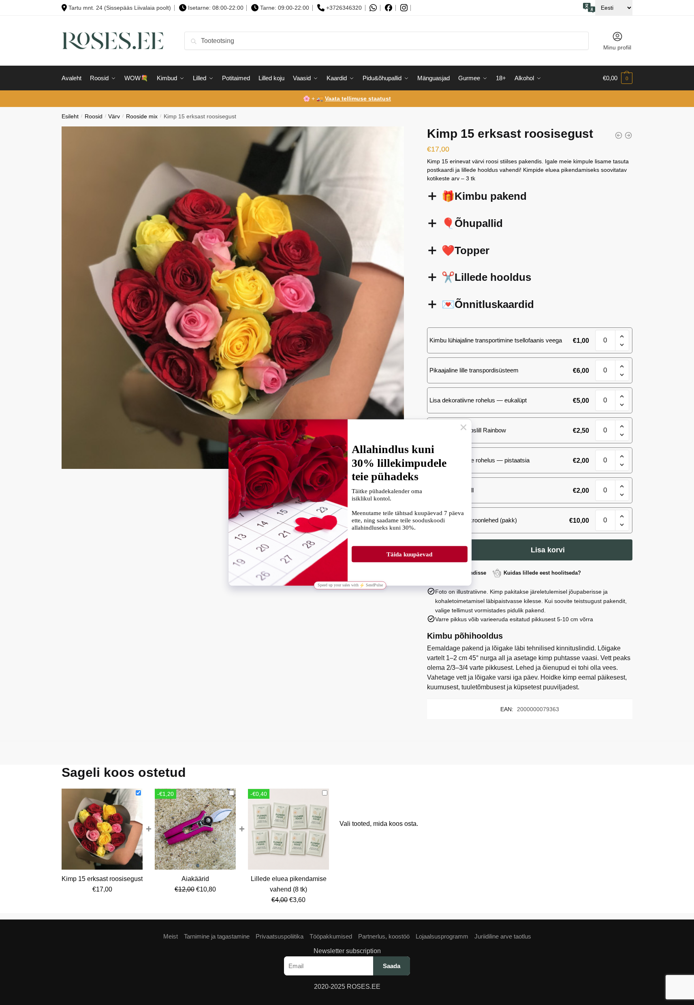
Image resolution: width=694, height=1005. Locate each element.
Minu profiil (617, 47)
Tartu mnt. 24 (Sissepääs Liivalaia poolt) (119, 7)
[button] (622, 336)
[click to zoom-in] (233, 297)
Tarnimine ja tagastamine (217, 936)
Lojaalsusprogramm (442, 936)
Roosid (93, 116)
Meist (170, 936)
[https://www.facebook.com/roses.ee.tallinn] (388, 7)
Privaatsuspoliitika (279, 936)
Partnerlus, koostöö (384, 936)
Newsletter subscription (347, 950)
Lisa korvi (548, 550)
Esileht (70, 116)
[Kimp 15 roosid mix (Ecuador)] (619, 135)
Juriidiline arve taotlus (502, 936)
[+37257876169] (373, 8)
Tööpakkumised (331, 936)
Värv (114, 116)
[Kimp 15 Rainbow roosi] (628, 135)
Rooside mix (142, 116)
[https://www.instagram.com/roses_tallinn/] (404, 8)
